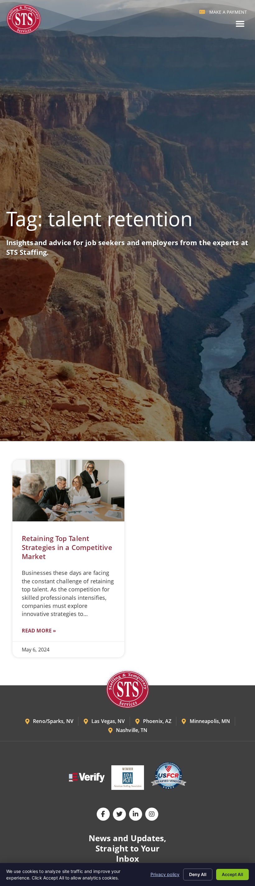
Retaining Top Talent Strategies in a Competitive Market (67, 547)
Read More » (39, 630)
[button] (240, 24)
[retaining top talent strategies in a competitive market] (68, 490)
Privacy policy (165, 874)
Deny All (197, 874)
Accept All (232, 874)
